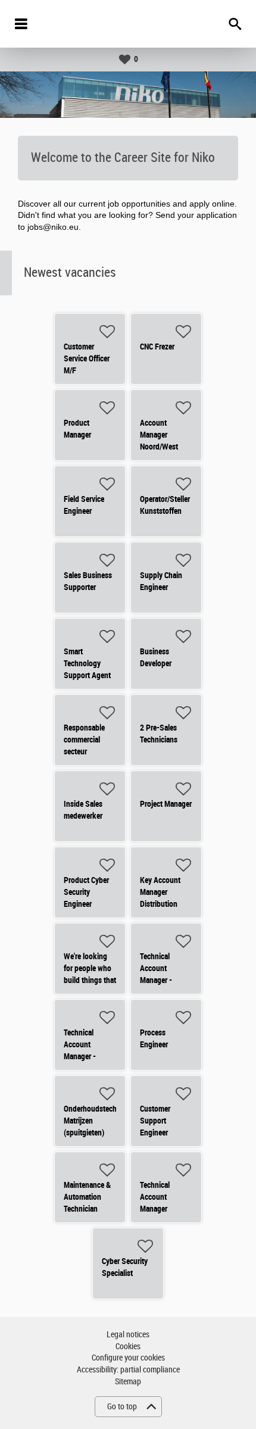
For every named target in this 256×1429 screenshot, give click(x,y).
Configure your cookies (128, 1358)
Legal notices (128, 1335)
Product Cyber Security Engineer (86, 892)
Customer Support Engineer (155, 1120)
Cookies (128, 1346)
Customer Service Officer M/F (87, 358)
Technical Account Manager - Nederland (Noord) (156, 980)
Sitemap (128, 1382)
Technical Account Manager (155, 1196)
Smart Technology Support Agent (87, 663)
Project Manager (166, 804)
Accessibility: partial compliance (128, 1370)
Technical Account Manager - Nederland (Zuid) (80, 1056)
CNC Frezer (157, 346)
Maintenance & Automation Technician (87, 1196)
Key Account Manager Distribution (160, 892)
